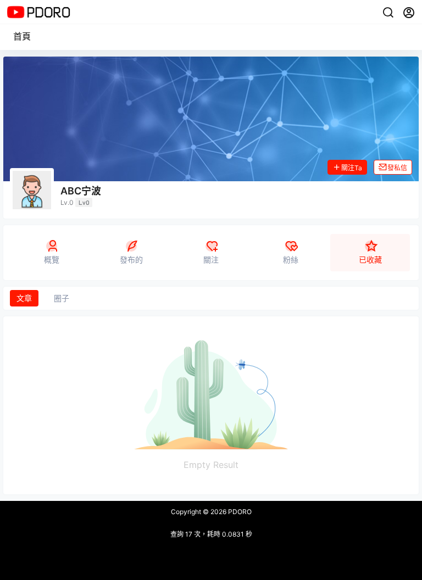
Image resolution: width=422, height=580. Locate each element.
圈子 (61, 298)
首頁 (22, 36)
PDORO (239, 511)
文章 (24, 298)
